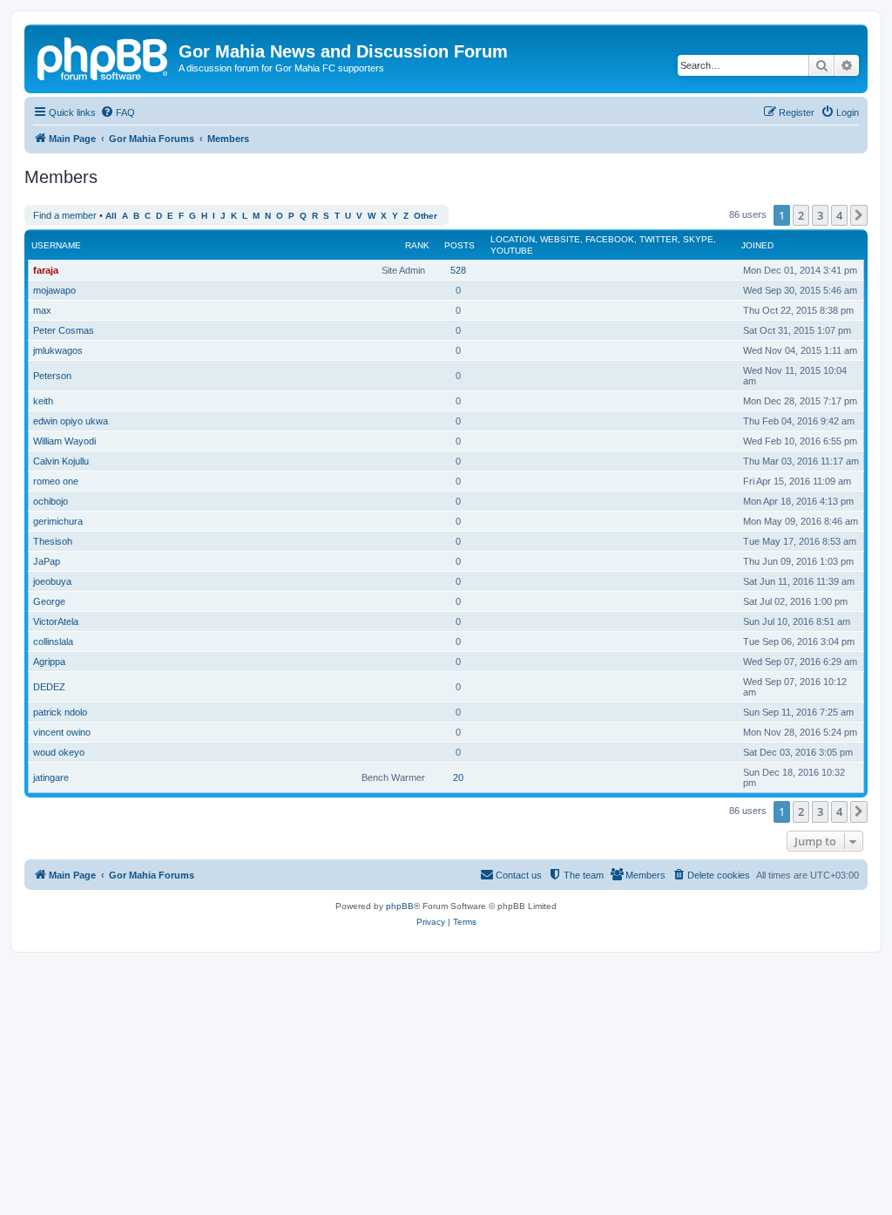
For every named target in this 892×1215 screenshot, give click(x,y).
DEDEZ (49, 687)
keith (43, 401)
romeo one (55, 481)
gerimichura (58, 521)
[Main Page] (104, 57)
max (42, 310)
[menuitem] (117, 112)
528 (458, 270)
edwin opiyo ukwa (70, 421)
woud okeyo (58, 752)
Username (56, 245)
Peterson (52, 375)
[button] (859, 215)
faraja (45, 270)
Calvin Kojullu (61, 461)
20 (458, 777)
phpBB (400, 906)
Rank (417, 245)
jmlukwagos (58, 350)
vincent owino (62, 732)
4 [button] (839, 215)
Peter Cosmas (63, 330)
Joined (757, 245)
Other (425, 216)
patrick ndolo (60, 712)
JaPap (46, 561)
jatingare (51, 777)
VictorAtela (55, 621)
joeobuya (52, 581)
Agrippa (49, 661)
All (111, 216)
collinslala (53, 641)
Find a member (65, 215)
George (49, 601)
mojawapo (54, 290)
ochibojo (50, 501)
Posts (459, 245)
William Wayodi (64, 441)
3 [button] (820, 215)
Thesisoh (52, 541)
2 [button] (801, 215)
